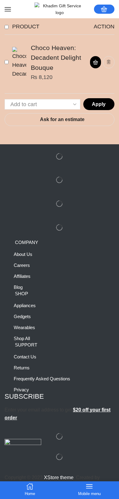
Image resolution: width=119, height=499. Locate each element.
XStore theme (59, 477)
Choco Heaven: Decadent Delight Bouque (56, 57)
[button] (95, 62)
